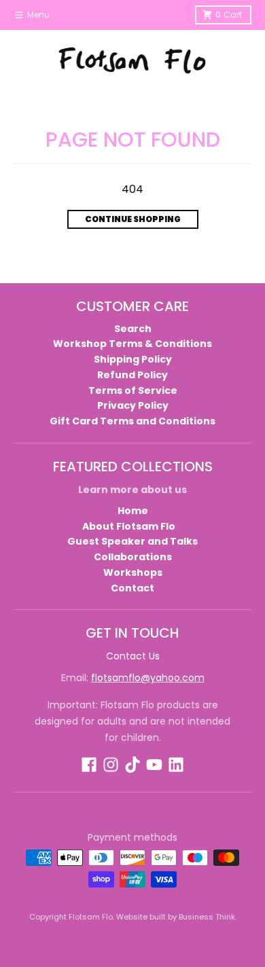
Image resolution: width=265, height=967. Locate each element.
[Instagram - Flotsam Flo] (111, 764)
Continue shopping (133, 219)
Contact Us (133, 656)
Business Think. (207, 916)
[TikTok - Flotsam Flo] (132, 764)
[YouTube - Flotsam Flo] (154, 764)
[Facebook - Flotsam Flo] (89, 764)
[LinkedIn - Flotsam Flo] (176, 764)
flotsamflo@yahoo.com (148, 678)
